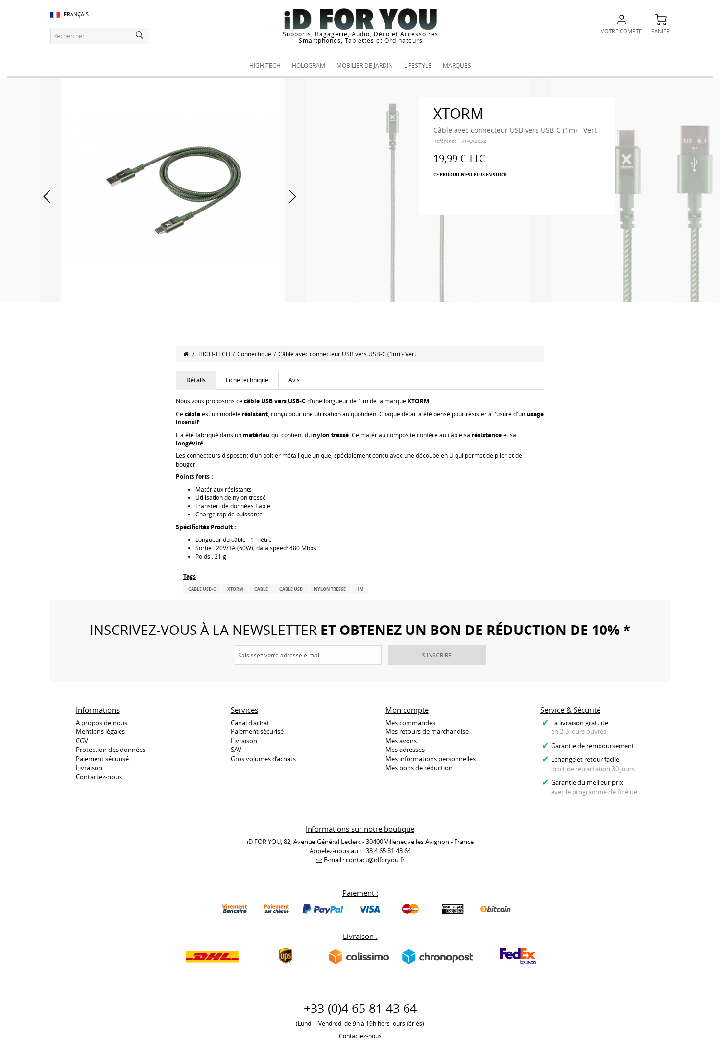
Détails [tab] (196, 380)
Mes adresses (405, 749)
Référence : (446, 141)
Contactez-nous (99, 777)
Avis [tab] (294, 380)
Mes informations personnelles (430, 758)
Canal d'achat (250, 722)
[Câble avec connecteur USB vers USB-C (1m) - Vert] (173, 189)
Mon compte (407, 710)
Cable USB (291, 589)
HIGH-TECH (214, 354)
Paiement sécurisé (102, 758)
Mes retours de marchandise (427, 731)
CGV (82, 740)
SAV (236, 749)
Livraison (89, 767)
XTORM (235, 589)
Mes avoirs (401, 740)
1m (360, 589)
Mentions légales (100, 731)
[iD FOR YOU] (360, 19)
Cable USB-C (202, 589)
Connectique (254, 354)
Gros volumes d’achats (263, 758)
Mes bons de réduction (419, 767)
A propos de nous (101, 722)
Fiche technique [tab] (247, 380)
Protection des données (110, 749)
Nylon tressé (330, 589)
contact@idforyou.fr (375, 859)
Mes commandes (410, 722)
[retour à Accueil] (186, 354)
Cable (261, 589)
